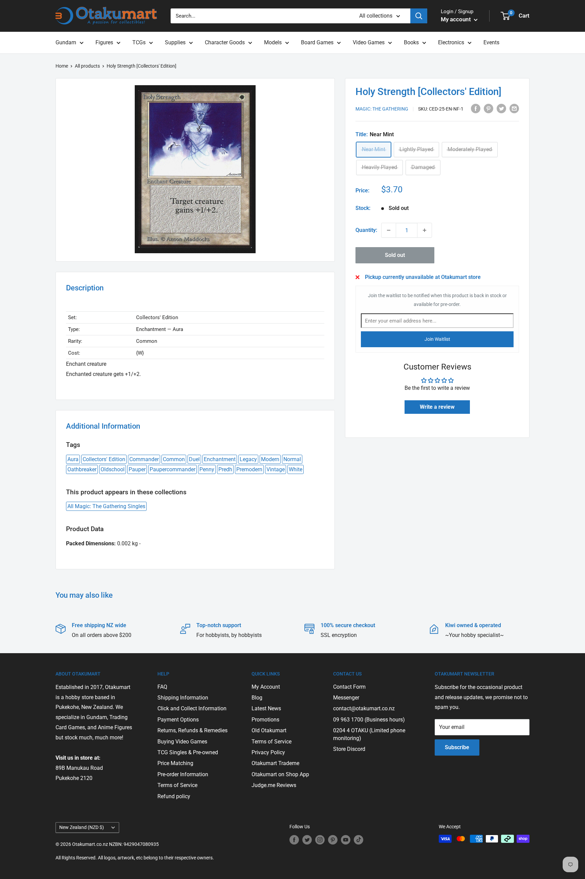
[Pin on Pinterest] (488, 108)
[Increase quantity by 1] (424, 230)
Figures (104, 42)
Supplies (175, 42)
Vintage (275, 469)
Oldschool (113, 469)
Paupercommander (172, 469)
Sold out (395, 255)
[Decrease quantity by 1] (389, 230)
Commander (144, 459)
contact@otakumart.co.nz (364, 708)
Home (62, 66)
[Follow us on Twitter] (307, 839)
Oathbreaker (81, 469)
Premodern (249, 469)
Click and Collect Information (191, 708)
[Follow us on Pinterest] (333, 839)
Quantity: (366, 230)
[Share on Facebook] (475, 108)
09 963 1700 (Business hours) (369, 719)
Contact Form (349, 687)
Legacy (248, 459)
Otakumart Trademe (275, 763)
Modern (270, 459)
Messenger (346, 697)
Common (174, 459)
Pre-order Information (182, 774)
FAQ (162, 687)
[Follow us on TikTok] (358, 839)
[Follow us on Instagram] (320, 839)
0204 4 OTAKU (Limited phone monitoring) (369, 734)
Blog (257, 697)
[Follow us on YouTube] (345, 839)
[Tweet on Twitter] (501, 108)
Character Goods (225, 42)
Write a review (437, 407)
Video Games (369, 42)
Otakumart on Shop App (280, 774)
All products (87, 66)
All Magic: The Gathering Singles (106, 506)
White (295, 469)
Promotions (265, 719)
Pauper (137, 469)
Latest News (266, 708)
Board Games (317, 42)
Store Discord (349, 749)
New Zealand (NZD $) (81, 827)
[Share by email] (514, 108)
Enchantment (220, 459)
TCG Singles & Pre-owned (187, 752)
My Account (266, 687)
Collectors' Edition (104, 459)
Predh (225, 469)
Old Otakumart (269, 730)
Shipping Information (182, 697)
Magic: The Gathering (381, 109)
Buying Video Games (182, 741)
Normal (292, 459)
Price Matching (175, 763)
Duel (194, 459)
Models (273, 42)
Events (491, 42)
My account (456, 19)
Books (411, 42)
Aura (73, 459)
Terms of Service (177, 785)
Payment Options (178, 719)
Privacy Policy (268, 752)
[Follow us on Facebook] (294, 839)
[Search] (418, 15)
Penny (206, 469)
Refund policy (173, 796)
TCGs (139, 42)
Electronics (451, 42)
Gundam (66, 42)
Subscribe (457, 747)
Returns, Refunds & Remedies (192, 730)
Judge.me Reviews (274, 785)
